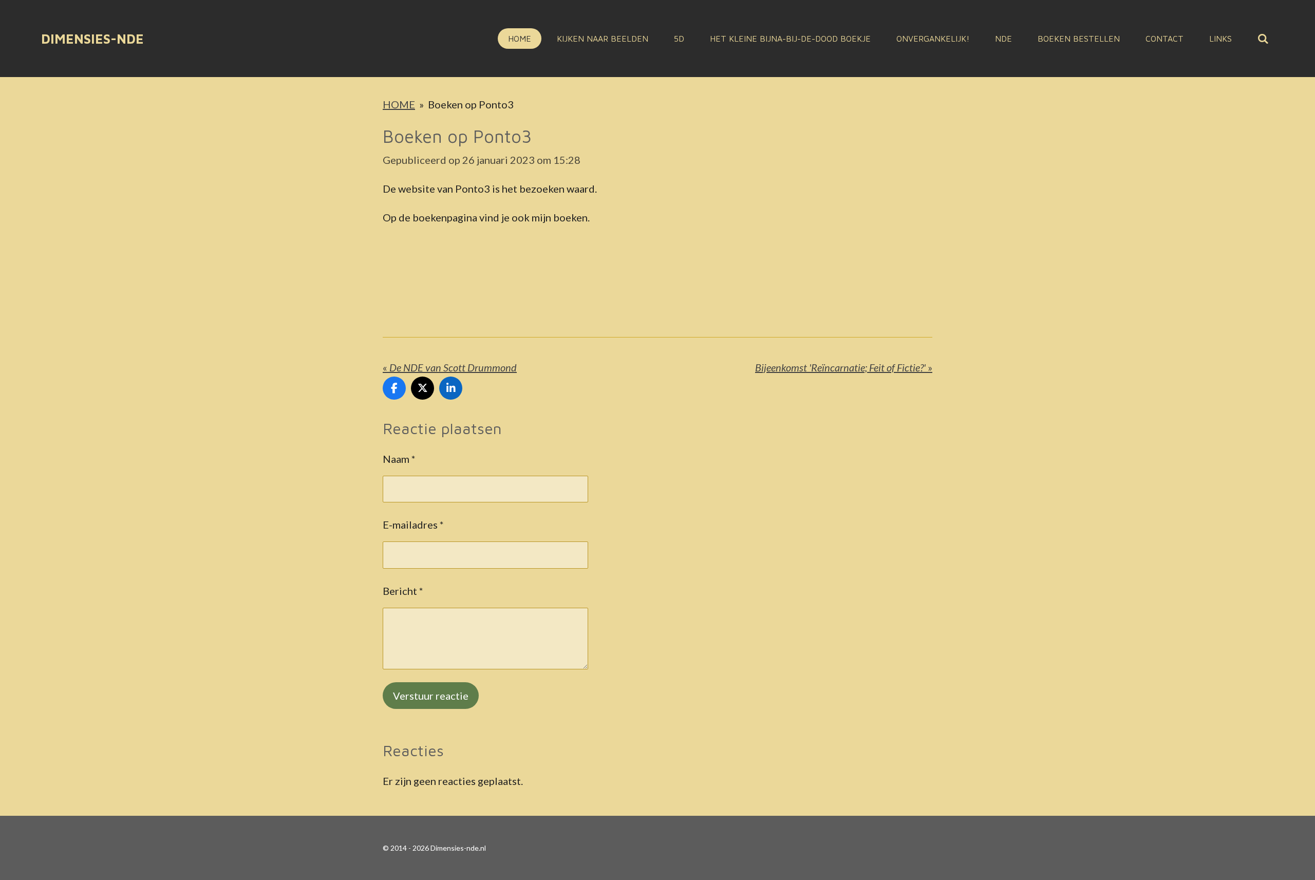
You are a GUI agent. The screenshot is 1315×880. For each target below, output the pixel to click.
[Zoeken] (1263, 38)
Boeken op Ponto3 (471, 104)
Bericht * (403, 591)
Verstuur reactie (430, 695)
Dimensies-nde (92, 38)
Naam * (399, 459)
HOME (399, 104)
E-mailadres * (413, 524)
